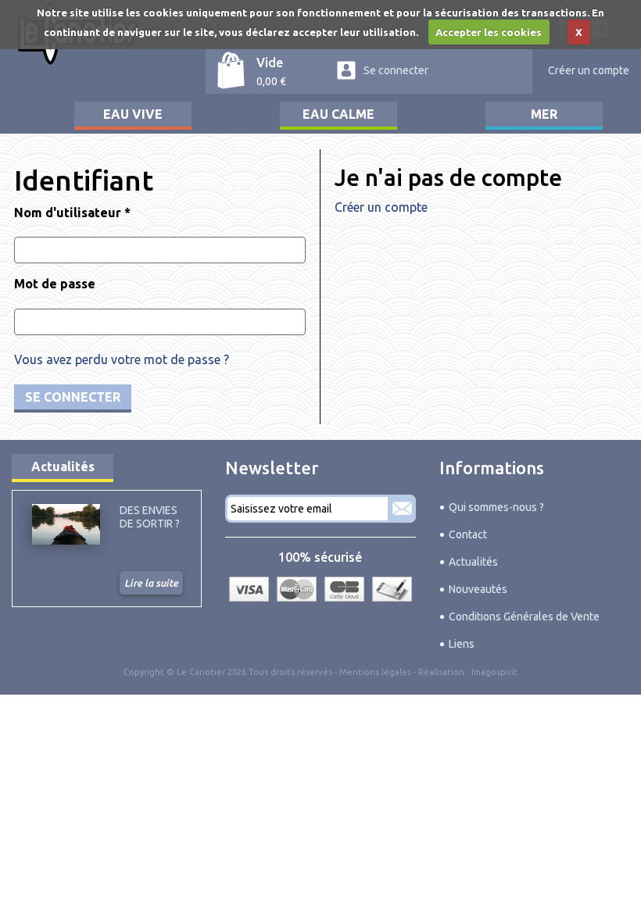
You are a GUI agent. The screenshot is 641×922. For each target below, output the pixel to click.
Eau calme (338, 114)
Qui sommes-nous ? (496, 507)
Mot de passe (54, 284)
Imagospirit (494, 672)
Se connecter (395, 70)
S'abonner (402, 509)
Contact (468, 534)
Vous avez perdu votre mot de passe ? (121, 359)
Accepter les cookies (488, 32)
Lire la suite (151, 582)
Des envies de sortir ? (150, 516)
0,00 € (271, 81)
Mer (544, 114)
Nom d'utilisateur (72, 212)
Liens (461, 644)
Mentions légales (375, 672)
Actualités (63, 466)
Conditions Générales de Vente (524, 616)
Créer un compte (588, 70)
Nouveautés (478, 589)
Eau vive (133, 114)
